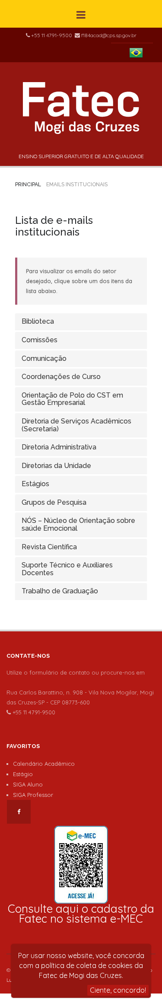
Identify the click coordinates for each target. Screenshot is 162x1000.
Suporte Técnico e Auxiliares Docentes (67, 569)
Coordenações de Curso (61, 377)
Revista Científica (49, 547)
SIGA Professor (33, 794)
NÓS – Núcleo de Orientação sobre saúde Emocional (78, 524)
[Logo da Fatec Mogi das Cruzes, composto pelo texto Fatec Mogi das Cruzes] (81, 107)
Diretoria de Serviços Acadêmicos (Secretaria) (76, 425)
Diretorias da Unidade (56, 466)
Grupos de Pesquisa (54, 502)
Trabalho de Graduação (60, 591)
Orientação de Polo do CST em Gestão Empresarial (72, 399)
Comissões (39, 340)
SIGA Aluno (28, 784)
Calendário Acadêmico (44, 763)
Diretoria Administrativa (59, 447)
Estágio (23, 774)
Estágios (35, 484)
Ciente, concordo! (118, 990)
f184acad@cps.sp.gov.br (108, 35)
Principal (28, 185)
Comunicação (44, 358)
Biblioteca (38, 321)
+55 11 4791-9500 (51, 35)
